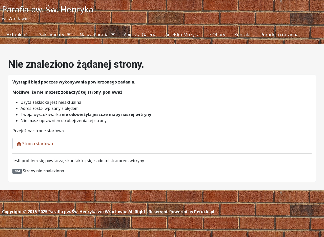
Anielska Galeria (140, 34)
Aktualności (18, 34)
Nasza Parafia (94, 34)
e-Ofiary (216, 34)
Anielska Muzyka (182, 34)
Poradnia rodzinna (279, 34)
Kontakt (242, 34)
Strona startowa (37, 143)
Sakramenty (51, 34)
